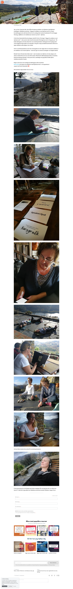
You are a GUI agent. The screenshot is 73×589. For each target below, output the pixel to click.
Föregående (17, 569)
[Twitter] (51, 575)
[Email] (57, 575)
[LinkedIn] (54, 575)
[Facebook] (49, 575)
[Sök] (58, 2)
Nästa (38, 569)
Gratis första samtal (66, 2)
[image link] (2, 2)
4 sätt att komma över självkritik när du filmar (47, 571)
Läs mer (3, 584)
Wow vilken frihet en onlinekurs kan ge (24, 570)
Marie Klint (16, 64)
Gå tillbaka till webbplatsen (19, 575)
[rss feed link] (58, 575)
